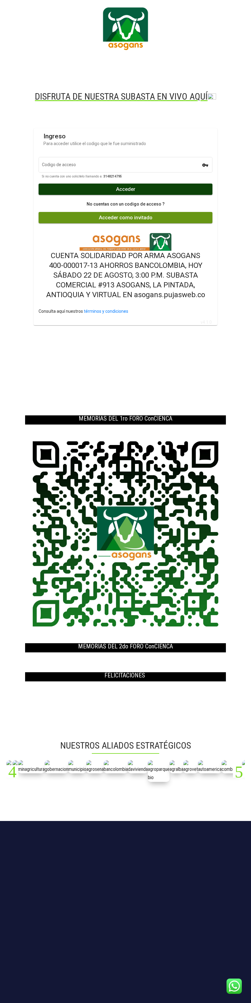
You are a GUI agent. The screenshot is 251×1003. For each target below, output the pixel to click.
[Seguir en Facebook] (119, 959)
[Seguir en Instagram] (132, 959)
